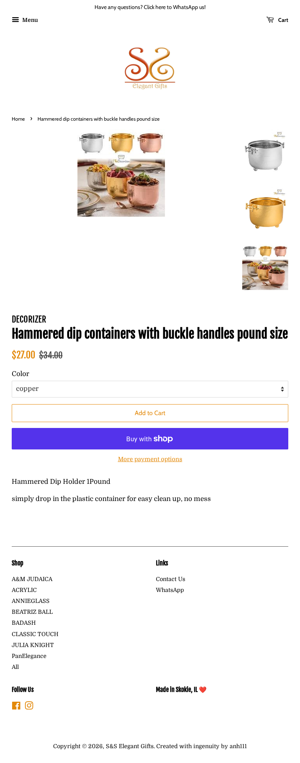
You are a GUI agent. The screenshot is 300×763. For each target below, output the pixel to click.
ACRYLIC (24, 590)
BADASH (24, 623)
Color (20, 374)
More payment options (150, 459)
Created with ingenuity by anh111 (201, 746)
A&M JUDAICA (32, 579)
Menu (29, 20)
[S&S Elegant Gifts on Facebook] (16, 707)
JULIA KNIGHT (33, 645)
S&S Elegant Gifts (130, 746)
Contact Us (170, 579)
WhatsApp (170, 590)
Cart (282, 19)
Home (18, 119)
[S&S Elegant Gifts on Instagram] (29, 707)
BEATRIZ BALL (32, 612)
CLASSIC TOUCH (35, 634)
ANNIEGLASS (31, 601)
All (15, 667)
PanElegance (29, 656)
